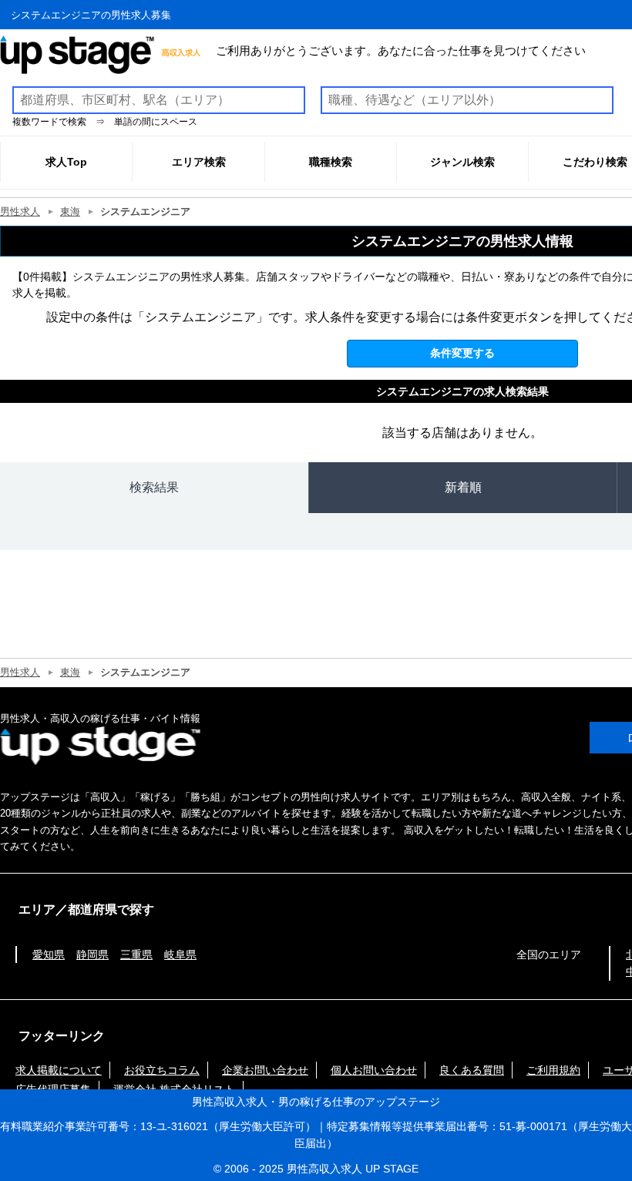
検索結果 (154, 487)
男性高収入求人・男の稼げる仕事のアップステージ (316, 1101)
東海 (70, 211)
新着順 (463, 487)
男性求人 (20, 211)
